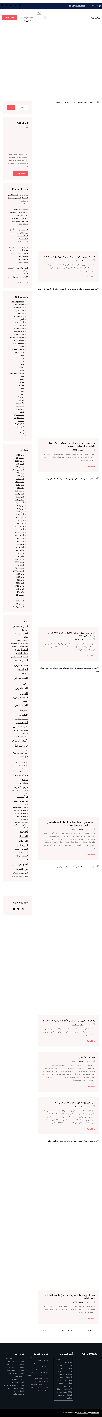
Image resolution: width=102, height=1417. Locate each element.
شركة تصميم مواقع (21, 777)
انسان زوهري (19, 346)
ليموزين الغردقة (21, 845)
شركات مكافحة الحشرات (20, 771)
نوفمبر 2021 (19, 598)
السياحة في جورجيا (17, 337)
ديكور (22, 370)
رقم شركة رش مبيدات (21, 762)
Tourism (21, 314)
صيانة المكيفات (24, 822)
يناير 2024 (20, 523)
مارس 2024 (19, 517)
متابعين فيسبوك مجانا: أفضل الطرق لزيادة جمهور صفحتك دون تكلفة (18, 198)
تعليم (22, 358)
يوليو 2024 (20, 506)
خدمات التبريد (25, 759)
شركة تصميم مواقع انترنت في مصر (20, 792)
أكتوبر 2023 (20, 529)
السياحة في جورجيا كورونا (20, 699)
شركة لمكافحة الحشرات (20, 807)
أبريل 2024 (20, 514)
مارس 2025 (19, 482)
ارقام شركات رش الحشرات (19, 643)
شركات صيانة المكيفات (23, 768)
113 (62, 1331)
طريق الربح (20, 397)
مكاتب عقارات (19, 418)
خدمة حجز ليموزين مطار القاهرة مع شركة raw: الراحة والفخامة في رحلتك (71, 634)
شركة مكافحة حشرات (21, 819)
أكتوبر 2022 (20, 565)
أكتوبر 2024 (20, 497)
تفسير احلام (19, 361)
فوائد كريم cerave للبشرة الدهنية (20, 826)
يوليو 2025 (20, 473)
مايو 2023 (20, 544)
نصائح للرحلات (19, 424)
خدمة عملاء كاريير (87, 1057)
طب (22, 394)
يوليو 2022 (20, 574)
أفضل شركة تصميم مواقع (20, 635)
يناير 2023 (20, 556)
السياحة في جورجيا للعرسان (21, 719)
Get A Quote (9, 17)
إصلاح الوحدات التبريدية (22, 640)
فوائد (22, 412)
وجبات (21, 430)
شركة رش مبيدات (22, 804)
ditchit (29, 886)
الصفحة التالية (43, 1330)
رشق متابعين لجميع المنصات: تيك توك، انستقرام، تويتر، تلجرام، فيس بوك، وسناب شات (71, 823)
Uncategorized (18, 316)
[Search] (11, 107)
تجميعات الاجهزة (18, 349)
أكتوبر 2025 (20, 464)
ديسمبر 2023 (19, 526)
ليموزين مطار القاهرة (21, 857)
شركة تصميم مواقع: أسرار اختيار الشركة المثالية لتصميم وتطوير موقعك (22, 253)
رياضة (22, 379)
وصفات (21, 433)
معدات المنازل (19, 415)
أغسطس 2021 (18, 607)
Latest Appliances (17, 308)
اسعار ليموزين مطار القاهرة (21, 651)
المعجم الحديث (18, 340)
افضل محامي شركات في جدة (64, 1383)
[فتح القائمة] (45, 17)
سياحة (21, 382)
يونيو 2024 (20, 509)
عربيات (21, 400)
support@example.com (77, 6)
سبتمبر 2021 (19, 604)
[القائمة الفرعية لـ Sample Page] (21, 18)
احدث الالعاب (19, 328)
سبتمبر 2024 (19, 500)
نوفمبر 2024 (19, 494)
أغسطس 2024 (18, 503)
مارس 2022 (19, 586)
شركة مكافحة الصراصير (21, 810)
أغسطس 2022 (18, 571)
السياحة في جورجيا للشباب (21, 709)
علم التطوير (19, 403)
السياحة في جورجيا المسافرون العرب (21, 685)
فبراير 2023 (20, 553)
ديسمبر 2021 (19, 595)
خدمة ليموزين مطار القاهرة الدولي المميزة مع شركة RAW (69, 256)
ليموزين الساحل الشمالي (23, 836)
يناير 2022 (20, 592)
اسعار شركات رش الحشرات (19, 646)
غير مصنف (20, 406)
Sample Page (28, 18)
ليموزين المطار (21, 849)
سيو (22, 388)
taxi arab (39, 1387)
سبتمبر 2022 (19, 568)
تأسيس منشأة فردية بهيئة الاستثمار (64, 1374)
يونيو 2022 (20, 577)
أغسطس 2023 (18, 535)
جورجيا (26, 21)
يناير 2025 (20, 488)
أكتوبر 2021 (20, 601)
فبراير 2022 (20, 589)
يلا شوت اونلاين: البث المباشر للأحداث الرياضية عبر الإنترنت (69, 1020)
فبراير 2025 (20, 485)
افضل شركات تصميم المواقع (19, 657)
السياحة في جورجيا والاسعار (21, 731)
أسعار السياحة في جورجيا (20, 628)
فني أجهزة (20, 409)
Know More (91, 277)
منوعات (21, 421)
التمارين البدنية (18, 334)
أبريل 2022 (20, 583)
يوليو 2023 (20, 538)
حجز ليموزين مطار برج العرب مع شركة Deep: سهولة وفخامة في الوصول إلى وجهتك (71, 444)
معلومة (95, 17)
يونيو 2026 (20, 455)
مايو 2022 (20, 580)
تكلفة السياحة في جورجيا (19, 743)
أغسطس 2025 (18, 470)
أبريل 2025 (20, 479)
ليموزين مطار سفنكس (20, 873)
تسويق (21, 355)
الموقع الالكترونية (18, 343)
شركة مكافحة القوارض (21, 813)
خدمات (21, 367)
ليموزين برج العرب (22, 852)
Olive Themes (82, 1413)
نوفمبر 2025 (19, 461)
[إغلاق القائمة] (39, 13)
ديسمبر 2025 (19, 458)
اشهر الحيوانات (18, 331)
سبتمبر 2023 (19, 532)
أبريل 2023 (20, 547)
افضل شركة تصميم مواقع (21, 663)
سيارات (21, 385)
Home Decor (19, 305)
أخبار (22, 319)
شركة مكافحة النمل (22, 816)
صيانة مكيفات (17, 822)
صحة (22, 391)
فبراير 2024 (20, 520)
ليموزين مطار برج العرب (20, 866)
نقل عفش (20, 427)
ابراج (22, 325)
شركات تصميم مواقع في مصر (39, 1360)
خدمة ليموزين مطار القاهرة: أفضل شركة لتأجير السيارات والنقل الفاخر (70, 1296)
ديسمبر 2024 (19, 491)
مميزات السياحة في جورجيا (20, 876)
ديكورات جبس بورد (17, 373)
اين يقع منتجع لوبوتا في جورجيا (21, 736)
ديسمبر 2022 (19, 559)
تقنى (22, 364)
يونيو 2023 (20, 541)
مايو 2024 (20, 512)
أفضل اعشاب (19, 322)
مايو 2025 (20, 476)
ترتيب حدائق (19, 352)
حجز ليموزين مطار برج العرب (20, 754)
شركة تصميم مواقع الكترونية (21, 785)
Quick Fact (20, 311)
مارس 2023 (19, 550)
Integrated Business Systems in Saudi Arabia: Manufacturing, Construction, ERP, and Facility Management (18, 215)
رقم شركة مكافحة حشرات (20, 765)
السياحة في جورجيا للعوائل (20, 724)
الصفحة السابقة (92, 1330)
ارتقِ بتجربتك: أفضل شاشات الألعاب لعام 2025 (74, 1103)
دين (22, 376)
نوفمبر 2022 (19, 562)
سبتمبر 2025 (19, 467)
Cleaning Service (17, 302)
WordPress (95, 1413)
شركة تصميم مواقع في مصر (20, 798)
